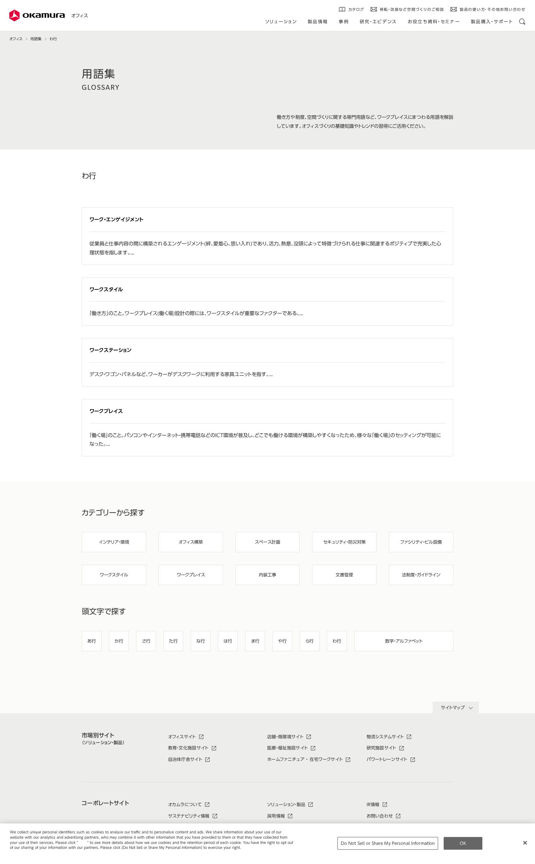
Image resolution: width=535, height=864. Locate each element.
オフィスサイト (182, 737)
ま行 (255, 641)
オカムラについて (185, 804)
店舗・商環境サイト (285, 737)
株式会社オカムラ (37, 15)
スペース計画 (267, 542)
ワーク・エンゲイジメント (116, 219)
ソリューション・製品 (286, 804)
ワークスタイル (106, 289)
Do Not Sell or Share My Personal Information (388, 843)
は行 (228, 641)
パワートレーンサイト (387, 759)
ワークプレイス (106, 411)
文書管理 (344, 575)
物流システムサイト (385, 737)
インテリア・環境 (114, 542)
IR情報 (373, 804)
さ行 (146, 641)
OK (463, 843)
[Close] (525, 842)
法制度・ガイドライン (421, 575)
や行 (282, 641)
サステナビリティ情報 (189, 816)
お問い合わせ (380, 816)
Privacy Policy (23, 852)
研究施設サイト (381, 748)
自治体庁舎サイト (185, 759)
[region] (267, 843)
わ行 (337, 641)
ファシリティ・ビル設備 (421, 542)
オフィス (79, 15)
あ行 (91, 641)
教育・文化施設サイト (188, 748)
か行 (119, 641)
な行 (200, 641)
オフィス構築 (191, 542)
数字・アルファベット (404, 641)
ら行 (310, 641)
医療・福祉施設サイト (287, 748)
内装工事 (267, 575)
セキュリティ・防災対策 (344, 542)
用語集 (35, 39)
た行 (173, 641)
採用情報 (276, 816)
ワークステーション (110, 350)
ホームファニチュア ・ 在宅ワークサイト (305, 759)
